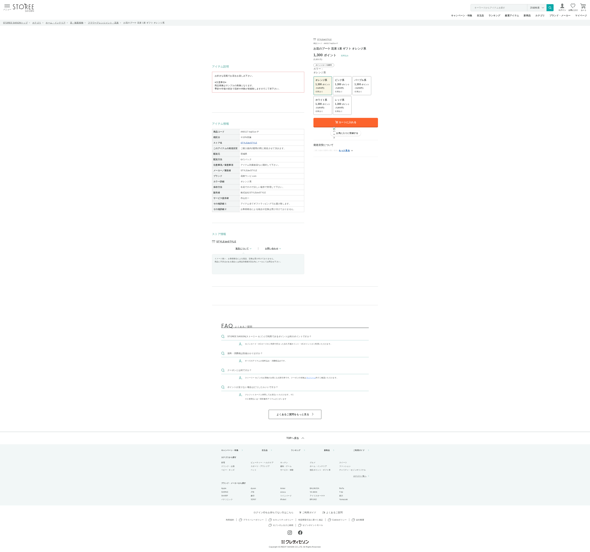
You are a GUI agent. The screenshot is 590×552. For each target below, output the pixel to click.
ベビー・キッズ (227, 470)
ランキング (494, 15)
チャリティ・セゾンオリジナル (352, 470)
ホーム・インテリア (55, 23)
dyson (253, 488)
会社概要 (360, 520)
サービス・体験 (286, 470)
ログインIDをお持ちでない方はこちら (274, 512)
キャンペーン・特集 (461, 15)
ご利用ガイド (359, 450)
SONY (253, 499)
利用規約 (230, 520)
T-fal (341, 492)
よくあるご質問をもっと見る (293, 414)
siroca (283, 492)
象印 (253, 496)
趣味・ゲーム (286, 466)
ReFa (341, 488)
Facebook (300, 532)
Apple (223, 488)
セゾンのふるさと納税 (283, 525)
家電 (223, 462)
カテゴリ (36, 23)
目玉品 (480, 15)
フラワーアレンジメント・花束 (103, 23)
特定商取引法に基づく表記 (310, 520)
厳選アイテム (512, 15)
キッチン (284, 462)
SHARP (224, 496)
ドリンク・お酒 (227, 466)
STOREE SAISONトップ (15, 23)
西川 (341, 496)
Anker (282, 488)
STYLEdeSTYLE (249, 143)
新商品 (527, 15)
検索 (550, 7)
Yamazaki (343, 499)
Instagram (290, 532)
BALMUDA (314, 488)
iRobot (283, 499)
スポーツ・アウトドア (260, 466)
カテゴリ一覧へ (359, 476)
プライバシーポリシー (253, 520)
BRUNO (313, 499)
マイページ (581, 15)
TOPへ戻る (292, 438)
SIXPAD (224, 492)
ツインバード (286, 496)
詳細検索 (535, 7)
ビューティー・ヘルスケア (262, 462)
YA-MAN (313, 492)
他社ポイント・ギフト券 (320, 470)
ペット (253, 470)
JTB (252, 492)
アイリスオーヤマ (317, 496)
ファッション (345, 466)
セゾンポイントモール (313, 525)
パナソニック (227, 499)
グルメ (312, 462)
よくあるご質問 (334, 512)
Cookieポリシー (339, 520)
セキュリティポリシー (283, 520)
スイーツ (343, 462)
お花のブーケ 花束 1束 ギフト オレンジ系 (144, 23)
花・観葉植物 (76, 23)
